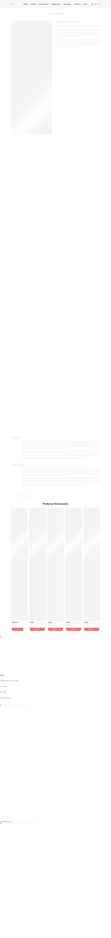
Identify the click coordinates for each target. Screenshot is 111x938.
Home (50, 13)
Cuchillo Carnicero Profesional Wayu (39, 623)
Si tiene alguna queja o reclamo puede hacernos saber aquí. (55, 818)
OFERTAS (33, 4)
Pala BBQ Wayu (15, 623)
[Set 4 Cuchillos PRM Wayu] (73, 564)
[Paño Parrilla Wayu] (55, 564)
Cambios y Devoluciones (6, 702)
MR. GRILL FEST (43, 4)
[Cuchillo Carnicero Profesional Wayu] (37, 564)
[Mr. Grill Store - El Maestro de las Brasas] (15, 4)
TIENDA (25, 4)
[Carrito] (96, 4)
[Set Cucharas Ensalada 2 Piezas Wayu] (92, 564)
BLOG (85, 4)
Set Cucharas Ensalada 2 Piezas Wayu (94, 623)
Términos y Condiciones (6, 700)
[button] (37, 629)
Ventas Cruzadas (58, 13)
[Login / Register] (92, 4)
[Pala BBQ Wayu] (19, 564)
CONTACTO (77, 4)
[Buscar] (99, 4)
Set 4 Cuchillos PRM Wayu (72, 623)
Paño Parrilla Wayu (52, 623)
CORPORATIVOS (56, 4)
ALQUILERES (67, 4)
